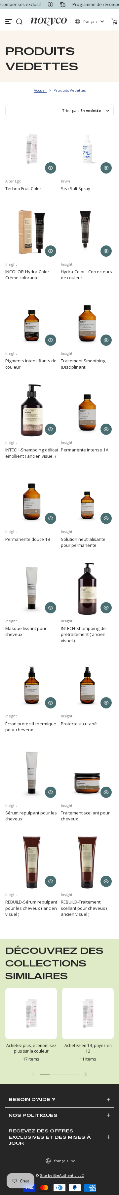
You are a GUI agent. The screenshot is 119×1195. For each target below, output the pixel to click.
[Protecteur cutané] (87, 683)
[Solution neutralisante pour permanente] (87, 499)
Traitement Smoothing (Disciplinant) (83, 364)
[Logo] (48, 22)
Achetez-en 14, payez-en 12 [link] (88, 1048)
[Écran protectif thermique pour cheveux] (31, 683)
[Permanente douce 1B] (31, 499)
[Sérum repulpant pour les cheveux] (31, 773)
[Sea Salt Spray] (87, 149)
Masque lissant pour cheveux (26, 631)
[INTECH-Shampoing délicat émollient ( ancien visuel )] (31, 410)
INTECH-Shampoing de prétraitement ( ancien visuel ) (83, 634)
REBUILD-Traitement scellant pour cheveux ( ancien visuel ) (84, 908)
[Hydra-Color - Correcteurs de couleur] (87, 232)
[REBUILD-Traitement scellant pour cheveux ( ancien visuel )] (87, 862)
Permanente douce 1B (27, 539)
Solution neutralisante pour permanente (83, 542)
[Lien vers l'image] (31, 1027)
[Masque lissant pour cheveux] (31, 588)
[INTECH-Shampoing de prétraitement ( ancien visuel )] (87, 588)
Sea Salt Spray (75, 188)
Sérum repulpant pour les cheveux (31, 816)
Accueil (40, 90)
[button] (19, 21)
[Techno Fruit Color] (31, 149)
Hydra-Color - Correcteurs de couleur (86, 275)
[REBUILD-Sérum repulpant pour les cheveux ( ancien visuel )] (31, 862)
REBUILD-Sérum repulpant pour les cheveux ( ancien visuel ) (31, 908)
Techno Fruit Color (23, 188)
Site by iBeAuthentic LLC (62, 1175)
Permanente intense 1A (84, 450)
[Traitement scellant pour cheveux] (87, 773)
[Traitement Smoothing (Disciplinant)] (87, 321)
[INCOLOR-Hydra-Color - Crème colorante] (31, 232)
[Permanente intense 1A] (87, 410)
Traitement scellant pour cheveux (85, 816)
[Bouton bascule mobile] (9, 22)
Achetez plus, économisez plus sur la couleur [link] (31, 1048)
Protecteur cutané (79, 724)
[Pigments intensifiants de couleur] (31, 321)
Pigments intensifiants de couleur (31, 364)
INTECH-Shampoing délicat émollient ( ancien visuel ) (31, 453)
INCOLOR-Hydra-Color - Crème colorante (28, 275)
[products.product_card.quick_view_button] (50, 168)
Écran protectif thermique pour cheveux (30, 727)
